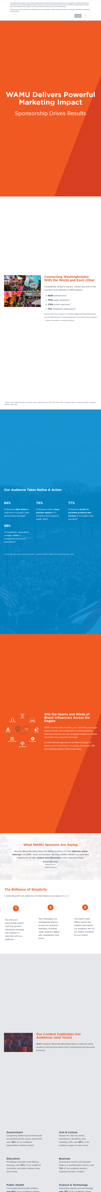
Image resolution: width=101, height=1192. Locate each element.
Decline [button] (86, 16)
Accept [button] (78, 16)
